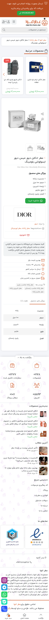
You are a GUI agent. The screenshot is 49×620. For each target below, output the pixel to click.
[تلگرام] (4, 587)
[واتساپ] (4, 594)
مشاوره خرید (34, 200)
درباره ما (44, 505)
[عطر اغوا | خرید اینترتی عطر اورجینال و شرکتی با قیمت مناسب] (37, 22)
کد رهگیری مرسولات (39, 485)
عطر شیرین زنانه (16, 288)
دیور (36, 224)
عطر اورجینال (16, 228)
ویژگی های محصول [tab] (38, 301)
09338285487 (28, 13)
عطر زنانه (34, 40)
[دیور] (24, 214)
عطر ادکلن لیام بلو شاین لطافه (36, 81)
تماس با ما (43, 511)
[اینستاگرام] (4, 580)
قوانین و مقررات (41, 495)
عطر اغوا (43, 40)
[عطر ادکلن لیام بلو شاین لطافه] (36, 67)
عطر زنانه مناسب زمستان (34, 288)
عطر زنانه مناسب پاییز (25, 285)
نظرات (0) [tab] (24, 301)
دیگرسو (8, 608)
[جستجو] (4, 30)
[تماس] (4, 609)
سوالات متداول (41, 500)
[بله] (4, 602)
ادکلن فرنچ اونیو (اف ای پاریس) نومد (13, 81)
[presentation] (4, 74)
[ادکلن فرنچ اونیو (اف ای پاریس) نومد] (12, 67)
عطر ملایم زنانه (38, 292)
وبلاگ (45, 490)
